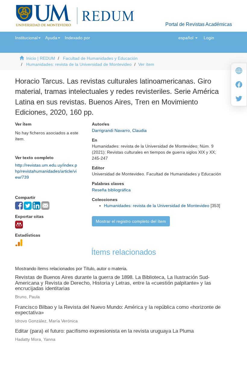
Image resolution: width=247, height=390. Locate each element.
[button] (28, 38)
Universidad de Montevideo (111, 358)
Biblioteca (155, 358)
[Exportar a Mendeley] (19, 225)
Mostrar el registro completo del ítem (131, 221)
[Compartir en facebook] (19, 205)
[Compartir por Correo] (45, 205)
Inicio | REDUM (40, 58)
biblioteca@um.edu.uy (175, 367)
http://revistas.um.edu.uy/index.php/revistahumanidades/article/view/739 (46, 171)
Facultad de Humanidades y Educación (100, 58)
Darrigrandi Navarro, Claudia (119, 130)
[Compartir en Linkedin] (36, 205)
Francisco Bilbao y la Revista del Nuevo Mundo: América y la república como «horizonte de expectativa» (117, 310)
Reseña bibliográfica (111, 189)
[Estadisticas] (19, 242)
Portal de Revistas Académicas (198, 24)
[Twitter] (239, 99)
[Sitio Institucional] (239, 71)
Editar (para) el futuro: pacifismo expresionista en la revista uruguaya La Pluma (104, 331)
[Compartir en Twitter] (28, 206)
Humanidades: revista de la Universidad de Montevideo (79, 64)
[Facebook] (239, 85)
